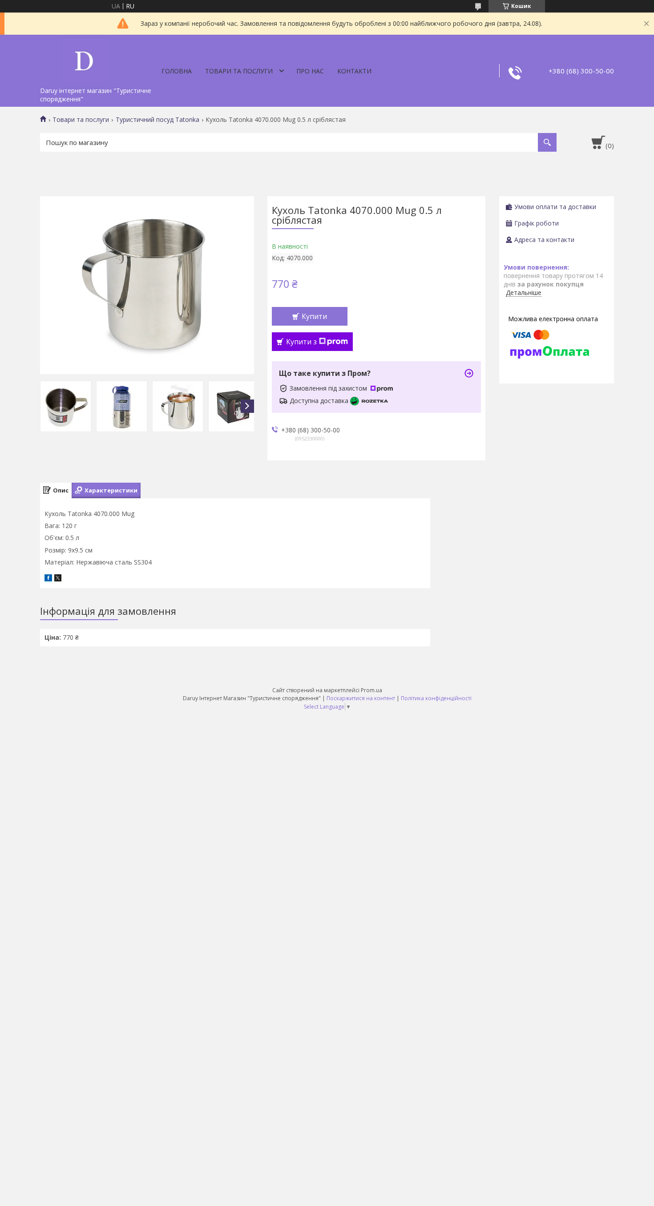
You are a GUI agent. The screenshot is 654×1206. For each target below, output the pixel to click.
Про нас (310, 71)
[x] (57, 579)
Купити (314, 316)
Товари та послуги (239, 71)
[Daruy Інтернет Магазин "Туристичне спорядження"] (84, 59)
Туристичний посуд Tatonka (157, 120)
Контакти (354, 71)
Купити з (301, 342)
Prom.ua (371, 690)
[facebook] (48, 579)
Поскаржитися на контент (361, 698)
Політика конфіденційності (436, 698)
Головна (176, 71)
